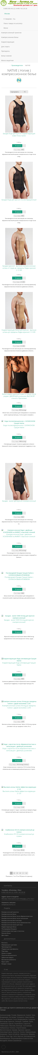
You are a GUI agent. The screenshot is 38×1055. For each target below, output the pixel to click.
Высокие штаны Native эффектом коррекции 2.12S (19, 792)
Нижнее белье (6, 933)
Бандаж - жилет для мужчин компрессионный (19, 501)
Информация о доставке (9, 945)
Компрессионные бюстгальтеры (12, 920)
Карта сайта (5, 962)
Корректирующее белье (9, 927)
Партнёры (5, 951)
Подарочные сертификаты (10, 949)
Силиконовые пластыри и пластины (13, 931)
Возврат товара (6, 964)
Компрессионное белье (10, 37)
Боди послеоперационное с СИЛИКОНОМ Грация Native (19, 426)
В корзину (18, 146)
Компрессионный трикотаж (11, 33)
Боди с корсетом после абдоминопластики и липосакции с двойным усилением (19, 749)
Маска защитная (7, 60)
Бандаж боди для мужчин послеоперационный (19, 200)
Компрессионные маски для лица (12, 925)
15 (24, 92)
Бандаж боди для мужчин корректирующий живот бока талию (19, 134)
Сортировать (15, 92)
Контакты (4, 943)
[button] (19, 19)
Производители (17, 65)
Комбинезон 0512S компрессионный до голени (19, 835)
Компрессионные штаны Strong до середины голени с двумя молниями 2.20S (19, 707)
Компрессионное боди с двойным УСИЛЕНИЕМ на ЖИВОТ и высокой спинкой (19, 535)
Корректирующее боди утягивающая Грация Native (19, 664)
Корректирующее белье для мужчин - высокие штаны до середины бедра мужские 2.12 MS (19, 331)
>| (26, 873)
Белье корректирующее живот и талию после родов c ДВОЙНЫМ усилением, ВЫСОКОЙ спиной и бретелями (19, 396)
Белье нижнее (6, 56)
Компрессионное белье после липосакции (15, 918)
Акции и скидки (6, 953)
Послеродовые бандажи (9, 929)
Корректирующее (8, 42)
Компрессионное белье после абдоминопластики (17, 916)
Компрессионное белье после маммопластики (16, 922)
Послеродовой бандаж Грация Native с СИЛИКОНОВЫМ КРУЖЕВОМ (19, 578)
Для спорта (5, 47)
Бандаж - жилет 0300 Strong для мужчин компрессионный (19, 621)
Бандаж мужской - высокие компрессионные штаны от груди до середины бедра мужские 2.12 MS (19, 268)
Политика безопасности (9, 955)
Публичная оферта (7, 957)
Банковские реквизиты (9, 959)
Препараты (5, 51)
